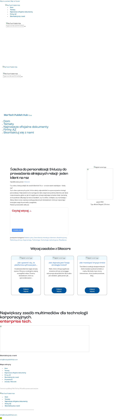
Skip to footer (15, 1)
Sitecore (27, 182)
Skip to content (5, 1)
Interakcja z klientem (49, 237)
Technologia (36, 240)
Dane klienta (38, 237)
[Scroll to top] (1, 418)
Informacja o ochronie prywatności (34, 224)
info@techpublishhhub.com (9, 359)
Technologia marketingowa (49, 240)
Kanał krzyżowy (62, 237)
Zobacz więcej (26, 290)
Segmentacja (27, 240)
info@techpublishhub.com (8, 415)
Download (17, 230)
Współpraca (62, 240)
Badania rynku (28, 237)
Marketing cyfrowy (16, 240)
